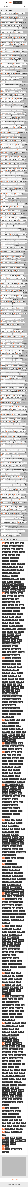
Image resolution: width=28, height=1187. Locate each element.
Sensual (11, 66)
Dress (23, 734)
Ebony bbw (18, 749)
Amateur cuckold (7, 578)
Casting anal (6, 687)
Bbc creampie (6, 649)
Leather (16, 911)
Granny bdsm (13, 206)
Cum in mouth (19, 681)
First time (5, 767)
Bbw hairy (5, 655)
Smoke (16, 441)
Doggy (13, 731)
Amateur (5, 546)
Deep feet (9, 324)
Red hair (8, 450)
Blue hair (24, 304)
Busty (4, 643)
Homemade (19, 822)
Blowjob (9, 608)
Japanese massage (8, 872)
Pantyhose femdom (19, 32)
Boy (16, 605)
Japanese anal (18, 872)
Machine (4, 399)
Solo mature (12, 210)
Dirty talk (19, 728)
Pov (15, 999)
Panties (17, 1005)
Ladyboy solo (10, 270)
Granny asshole (17, 336)
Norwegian (8, 446)
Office (12, 987)
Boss (4, 631)
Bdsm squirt (20, 98)
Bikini (4, 634)
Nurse (18, 972)
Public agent (15, 1002)
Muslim (18, 949)
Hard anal (5, 846)
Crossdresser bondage (9, 705)
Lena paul (19, 908)
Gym (11, 793)
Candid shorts (19, 193)
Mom (7, 925)
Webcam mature (14, 411)
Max (11, 213)
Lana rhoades (6, 908)
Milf (4, 928)
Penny (9, 278)
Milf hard (21, 476)
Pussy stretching (16, 414)
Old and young (6, 993)
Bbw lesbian (6, 614)
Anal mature (12, 569)
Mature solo (4, 210)
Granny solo (13, 787)
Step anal (17, 127)
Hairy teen (12, 855)
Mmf (4, 943)
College (20, 702)
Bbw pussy (4, 13)
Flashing (5, 764)
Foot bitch (10, 137)
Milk (11, 934)
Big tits (5, 605)
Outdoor (5, 990)
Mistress (21, 940)
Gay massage (6, 817)
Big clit (11, 622)
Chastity (12, 681)
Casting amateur (12, 247)
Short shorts (12, 17)
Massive (15, 385)
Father (4, 770)
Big (3, 608)
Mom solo (13, 961)
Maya (3, 152)
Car (20, 675)
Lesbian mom (6, 922)
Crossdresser (11, 667)
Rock (3, 86)
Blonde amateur (12, 149)
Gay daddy (4, 424)
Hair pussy (19, 360)
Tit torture (4, 166)
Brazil (19, 640)
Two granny (16, 355)
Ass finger (10, 387)
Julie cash (5, 887)
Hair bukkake (22, 531)
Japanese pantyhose (6, 368)
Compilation (6, 664)
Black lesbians (14, 393)
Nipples (10, 978)
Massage (19, 925)
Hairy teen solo (5, 283)
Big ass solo (10, 599)
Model (4, 964)
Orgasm (8, 984)
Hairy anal (5, 828)
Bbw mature (4, 301)
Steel (3, 506)
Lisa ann (5, 902)
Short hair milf (22, 278)
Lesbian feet (19, 902)
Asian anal (4, 254)
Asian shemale (21, 590)
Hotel (17, 831)
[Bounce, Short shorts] (14, 30)
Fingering (22, 778)
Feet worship (21, 781)
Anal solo (22, 552)
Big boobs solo (18, 625)
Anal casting (6, 575)
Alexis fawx (6, 587)
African (5, 569)
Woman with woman (21, 17)
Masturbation (17, 934)
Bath (4, 652)
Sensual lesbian (18, 66)
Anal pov (23, 256)
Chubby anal (15, 687)
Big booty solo (5, 163)
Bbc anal (4, 353)
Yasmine (13, 172)
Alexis (4, 555)
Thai (3, 91)
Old (13, 984)
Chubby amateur (5, 234)
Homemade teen (5, 34)
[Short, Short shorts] (14, 48)
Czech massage (16, 658)
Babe (19, 402)
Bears (21, 619)
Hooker (20, 846)
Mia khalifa (17, 943)
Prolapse (5, 1005)
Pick (15, 61)
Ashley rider (9, 343)
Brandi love (6, 619)
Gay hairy (17, 424)
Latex (20, 899)
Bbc (15, 596)
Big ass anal (14, 619)
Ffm (15, 761)
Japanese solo (5, 147)
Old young (12, 990)
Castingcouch (21, 247)
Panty (16, 1011)
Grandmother (5, 129)
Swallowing (10, 101)
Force (14, 755)
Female (8, 393)
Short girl (19, 144)
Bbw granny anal (14, 655)
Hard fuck (10, 310)
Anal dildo (5, 561)
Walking (4, 265)
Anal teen (4, 313)
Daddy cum (10, 424)
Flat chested (4, 465)
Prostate (5, 1008)
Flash (10, 770)
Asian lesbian (6, 584)
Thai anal (10, 256)
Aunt (18, 555)
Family (8, 755)
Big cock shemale (14, 492)
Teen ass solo (23, 42)
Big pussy (10, 643)
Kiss (4, 896)
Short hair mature (11, 25)
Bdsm (4, 596)
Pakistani (5, 1011)
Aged (21, 293)
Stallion (11, 331)
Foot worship (18, 764)
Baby (23, 608)
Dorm (7, 719)
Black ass (8, 237)
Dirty (10, 737)
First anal (16, 770)
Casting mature (13, 204)
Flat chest (11, 465)
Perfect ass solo (15, 42)
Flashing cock (18, 439)
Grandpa (5, 790)
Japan (14, 864)
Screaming (11, 166)
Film (11, 767)
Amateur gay (10, 441)
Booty (13, 649)
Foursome (5, 781)
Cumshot (5, 681)
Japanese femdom (7, 890)
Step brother (5, 127)
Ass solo (4, 42)
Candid (3, 193)
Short (3, 32)
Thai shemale (22, 492)
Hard (17, 825)
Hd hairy (10, 333)
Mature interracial (12, 350)
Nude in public (5, 421)
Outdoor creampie (6, 409)
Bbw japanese (11, 73)
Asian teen (17, 581)
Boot (3, 513)
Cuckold (8, 658)
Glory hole (16, 796)
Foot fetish (17, 767)
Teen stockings (17, 327)
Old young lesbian (9, 28)
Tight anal (10, 140)
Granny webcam (7, 808)
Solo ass (4, 270)
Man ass (17, 135)
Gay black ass (15, 237)
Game (23, 796)
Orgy (17, 987)
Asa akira (5, 590)
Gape (20, 802)
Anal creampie (6, 552)
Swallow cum (22, 406)
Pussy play (18, 168)
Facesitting (16, 758)
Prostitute (15, 91)
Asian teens (14, 321)
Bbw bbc (5, 628)
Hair (9, 217)
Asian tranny (16, 159)
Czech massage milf (8, 717)
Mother (5, 931)
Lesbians (11, 902)
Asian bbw (4, 73)
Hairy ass (14, 849)
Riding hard (15, 86)
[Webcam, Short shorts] (14, 299)
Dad (10, 722)
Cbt (16, 678)
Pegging (20, 999)
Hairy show (18, 418)
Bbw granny (4, 336)
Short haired (19, 20)
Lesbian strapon (7, 911)
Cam (12, 690)
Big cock (13, 614)
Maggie (11, 494)
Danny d (5, 737)
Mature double (9, 436)
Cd (14, 684)
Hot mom (15, 837)
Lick (8, 492)
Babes (9, 455)
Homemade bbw (11, 286)
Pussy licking (5, 275)
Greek (20, 811)
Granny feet (16, 808)
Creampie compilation (8, 708)
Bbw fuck (10, 61)
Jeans (8, 42)
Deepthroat (6, 725)
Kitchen (9, 896)
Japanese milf (17, 881)
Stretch (3, 414)
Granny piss (13, 811)
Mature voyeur (14, 156)
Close (13, 316)
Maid (4, 937)
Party (8, 1002)
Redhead (4, 278)
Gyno (15, 793)
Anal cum (15, 406)
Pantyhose (4, 273)
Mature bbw (22, 967)
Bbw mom (14, 652)
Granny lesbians (7, 814)
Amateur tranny (23, 220)
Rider (22, 343)
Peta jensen (12, 1014)
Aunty (20, 567)
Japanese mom (6, 867)
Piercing (5, 1014)
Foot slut (4, 137)
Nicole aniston (6, 975)
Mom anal (15, 937)
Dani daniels (6, 731)
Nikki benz (5, 981)
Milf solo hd (11, 293)
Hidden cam (11, 822)
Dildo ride (5, 740)
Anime (12, 549)
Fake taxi (5, 772)
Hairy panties (11, 168)
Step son (4, 25)
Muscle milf (20, 107)
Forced (8, 752)
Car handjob (5, 117)
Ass (22, 543)
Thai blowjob (12, 20)
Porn (12, 1017)
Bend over (4, 333)
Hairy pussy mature (21, 13)
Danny (4, 734)
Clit (8, 690)
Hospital (12, 852)
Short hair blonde (23, 390)
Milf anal (5, 946)
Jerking (3, 324)
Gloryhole (12, 790)
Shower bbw (21, 433)
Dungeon (10, 51)
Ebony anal (20, 746)
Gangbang (5, 787)
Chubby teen (13, 702)
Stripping (11, 37)
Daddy (22, 719)
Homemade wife (11, 481)
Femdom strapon (14, 778)
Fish (21, 28)
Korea (22, 893)
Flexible (18, 775)
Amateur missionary (20, 94)
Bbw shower (4, 433)
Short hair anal (23, 455)
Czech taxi (18, 699)
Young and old (23, 166)
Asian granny (6, 567)
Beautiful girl (24, 226)
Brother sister (6, 646)
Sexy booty (23, 346)
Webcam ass (11, 535)
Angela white (14, 561)
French (4, 761)
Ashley (3, 343)
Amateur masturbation (11, 506)
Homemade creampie (15, 34)
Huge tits (17, 828)
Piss (7, 996)
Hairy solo (11, 825)
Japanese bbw (6, 878)
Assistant (10, 399)
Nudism (18, 981)
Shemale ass (23, 159)
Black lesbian (16, 374)
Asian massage (23, 91)
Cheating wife (6, 696)
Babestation (15, 637)
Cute (4, 684)
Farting (20, 761)
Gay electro (21, 380)
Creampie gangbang (8, 699)
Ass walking (20, 265)
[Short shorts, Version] (14, 46)
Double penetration (19, 737)
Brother (18, 622)
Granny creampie (7, 796)
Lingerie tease (17, 304)
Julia (4, 884)
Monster (5, 952)
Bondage (11, 605)
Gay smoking (24, 63)
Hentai (4, 825)
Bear (18, 628)
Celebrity (11, 678)
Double (18, 731)
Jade (14, 254)
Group (18, 790)
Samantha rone (13, 283)
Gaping (3, 492)
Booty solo (12, 163)
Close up (15, 693)
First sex (11, 127)
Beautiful (17, 617)
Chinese (5, 661)
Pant (8, 156)
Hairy (13, 820)
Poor (7, 308)
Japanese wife (21, 878)
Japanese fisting (5, 402)
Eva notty (10, 749)
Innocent (10, 220)
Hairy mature (6, 834)
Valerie (16, 37)
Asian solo (12, 147)
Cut (9, 433)
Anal (7, 543)
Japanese (8, 864)
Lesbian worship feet (8, 905)
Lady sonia (5, 917)
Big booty (5, 625)
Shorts (16, 28)
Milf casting (21, 204)
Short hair (4, 51)
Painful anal (18, 1008)
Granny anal (19, 784)
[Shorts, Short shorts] (14, 329)
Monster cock (6, 970)
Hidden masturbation (8, 831)
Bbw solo (10, 596)
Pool (16, 497)
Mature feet (6, 955)
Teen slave (4, 251)
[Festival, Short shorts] (14, 404)
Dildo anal (4, 535)
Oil (21, 987)
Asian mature (6, 572)
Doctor (5, 722)
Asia (4, 581)
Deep (18, 734)
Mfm (3, 436)
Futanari (5, 778)
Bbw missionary (20, 172)
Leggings (22, 911)
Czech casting (12, 675)
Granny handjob (7, 802)
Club (19, 714)
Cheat (17, 708)
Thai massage (9, 91)
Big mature (16, 436)
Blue (3, 308)
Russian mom (13, 295)
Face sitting (6, 775)
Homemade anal (21, 852)
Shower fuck (15, 433)
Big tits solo (16, 608)
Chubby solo (6, 672)
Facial (11, 764)
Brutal (11, 617)
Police (11, 1008)
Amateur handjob (6, 522)
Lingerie (5, 914)
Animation (10, 581)
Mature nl (11, 949)
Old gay (19, 990)
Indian (7, 858)
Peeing (11, 1011)
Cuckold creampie (16, 696)
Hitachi (8, 820)
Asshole (10, 336)
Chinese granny (7, 693)
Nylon (13, 972)
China (4, 669)
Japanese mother (18, 890)
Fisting (13, 752)
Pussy (11, 1005)
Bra (16, 631)
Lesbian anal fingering (17, 920)
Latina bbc (19, 353)
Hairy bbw (16, 301)
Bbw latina (10, 634)
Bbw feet (21, 631)
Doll (24, 731)
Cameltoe (5, 702)
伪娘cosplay (18, 178)
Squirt (3, 98)
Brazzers (5, 602)
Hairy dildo (21, 368)
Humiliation (20, 840)
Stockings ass (9, 327)
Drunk (12, 719)
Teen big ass (14, 265)
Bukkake (12, 602)
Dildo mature (11, 123)
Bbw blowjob (4, 230)
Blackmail (16, 611)
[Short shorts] (14, 154)
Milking (10, 964)
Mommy (4, 949)
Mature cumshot (5, 509)
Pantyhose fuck (9, 32)
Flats (16, 465)
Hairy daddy (23, 424)
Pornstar (5, 1020)
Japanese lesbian (17, 867)
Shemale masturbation (16, 58)
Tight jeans (11, 22)
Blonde (19, 649)
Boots (4, 611)
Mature (12, 925)
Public (4, 999)
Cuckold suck (12, 144)
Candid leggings (10, 193)
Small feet (24, 168)
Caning (4, 678)
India (4, 861)
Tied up (14, 98)
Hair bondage (23, 446)
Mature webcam (5, 411)
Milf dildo (4, 123)
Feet (4, 755)
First (11, 772)
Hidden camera (6, 837)
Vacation (4, 321)
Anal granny (6, 564)
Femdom (19, 752)
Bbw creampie (6, 637)
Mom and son (21, 931)
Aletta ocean (21, 564)
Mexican (16, 958)
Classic (10, 684)
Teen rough (23, 313)
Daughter (15, 722)
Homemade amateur (21, 481)
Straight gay (22, 237)
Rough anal (17, 313)
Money (9, 937)
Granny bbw (17, 814)
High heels (13, 846)
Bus (4, 599)
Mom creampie (19, 952)
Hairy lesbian (14, 843)
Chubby (19, 667)
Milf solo (5, 934)
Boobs (11, 625)
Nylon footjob (17, 978)
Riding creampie (11, 489)
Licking (12, 917)
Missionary (4, 40)
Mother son (13, 967)
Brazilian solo (17, 485)
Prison (19, 1014)
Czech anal (6, 711)
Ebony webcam (22, 411)
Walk (8, 265)
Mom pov (17, 946)
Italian (9, 861)
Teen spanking (11, 251)
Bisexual (5, 617)
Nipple (4, 978)
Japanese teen (17, 884)
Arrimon (12, 546)
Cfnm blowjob (12, 267)
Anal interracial (17, 395)
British (10, 611)
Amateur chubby (14, 234)
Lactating (22, 914)
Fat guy (3, 172)
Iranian (13, 858)
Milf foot (9, 290)
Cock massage (17, 474)
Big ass (20, 593)
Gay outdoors (17, 63)
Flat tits (21, 465)
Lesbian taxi (19, 81)
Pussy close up (10, 431)
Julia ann (5, 870)
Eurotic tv (13, 743)
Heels (3, 346)
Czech (19, 664)
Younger (24, 336)
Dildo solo (12, 740)
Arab (12, 543)
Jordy (13, 878)
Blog (9, 2)
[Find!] (24, 6)
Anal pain (20, 584)
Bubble (20, 156)
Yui (26, 368)
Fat (10, 758)
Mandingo (9, 943)
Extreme (13, 746)
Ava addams (11, 555)
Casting (13, 664)
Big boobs (20, 614)
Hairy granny (15, 834)
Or (14, 360)
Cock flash (10, 439)
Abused (14, 584)
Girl (20, 793)
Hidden (4, 822)
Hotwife (21, 837)
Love (13, 908)
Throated (4, 181)
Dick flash (12, 728)
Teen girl (17, 226)
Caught (5, 675)
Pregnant (20, 996)
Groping (15, 799)
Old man (18, 984)
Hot (12, 828)
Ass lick (23, 578)
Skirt (11, 421)
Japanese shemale (17, 875)
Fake (12, 775)
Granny (8, 784)
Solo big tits (10, 226)
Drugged (5, 728)
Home (23, 828)
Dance (12, 725)
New (14, 975)
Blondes (15, 213)
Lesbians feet (6, 920)
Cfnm (4, 667)
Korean (8, 893)
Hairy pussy (6, 843)
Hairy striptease (11, 13)
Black (18, 602)
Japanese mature (14, 870)
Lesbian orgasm (12, 275)
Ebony (7, 743)
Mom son (9, 928)
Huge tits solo (6, 849)
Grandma (5, 793)
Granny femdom (5, 206)
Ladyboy (14, 899)
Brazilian (21, 652)
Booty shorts (16, 346)
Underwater (4, 497)
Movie (11, 946)
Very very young (22, 132)
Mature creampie (7, 958)
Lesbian (8, 899)
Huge (21, 849)
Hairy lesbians (21, 275)
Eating (4, 749)
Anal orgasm (15, 572)
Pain (23, 1005)
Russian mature (5, 295)
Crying (17, 690)
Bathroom (17, 634)
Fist (22, 758)
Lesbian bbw (19, 905)
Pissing (10, 999)
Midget (14, 940)
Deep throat (16, 256)
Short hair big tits (23, 409)
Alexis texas (19, 546)
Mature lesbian (7, 940)
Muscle (11, 952)
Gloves (15, 802)
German (21, 787)
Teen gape (18, 262)
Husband (5, 840)
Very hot (15, 132)
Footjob (5, 758)
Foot (19, 755)
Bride (23, 628)
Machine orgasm (17, 399)
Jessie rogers (9, 485)
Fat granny (17, 772)
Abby (3, 460)
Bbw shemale (6, 640)
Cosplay (3, 178)
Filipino (3, 58)
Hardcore (5, 852)
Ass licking (21, 569)
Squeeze (18, 117)
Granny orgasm (7, 805)
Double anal (11, 734)
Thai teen (18, 316)
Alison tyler (14, 587)
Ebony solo (5, 746)
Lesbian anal (19, 917)
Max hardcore (5, 213)
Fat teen (11, 230)
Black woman (5, 17)
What (22, 51)
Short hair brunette (22, 462)
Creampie (4, 256)
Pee (4, 1002)
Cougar (10, 301)
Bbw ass (17, 643)
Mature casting (5, 204)
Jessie (23, 485)
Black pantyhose (17, 421)
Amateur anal (14, 558)
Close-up (16, 431)
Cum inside (19, 711)
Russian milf (20, 295)
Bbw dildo (10, 631)
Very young (4, 132)
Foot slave (13, 781)
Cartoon (13, 672)
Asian (17, 543)
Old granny (6, 987)
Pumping (16, 220)
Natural (12, 981)
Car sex (13, 81)
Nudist (7, 972)
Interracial (20, 858)
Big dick (10, 40)
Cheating (20, 672)
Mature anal (17, 928)
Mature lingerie (9, 513)
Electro (3, 380)
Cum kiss (5, 714)
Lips (3, 28)
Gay (13, 784)
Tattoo (3, 81)
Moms (19, 961)
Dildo (17, 719)
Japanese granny (7, 881)
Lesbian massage (13, 914)
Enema (20, 743)
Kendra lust (15, 893)
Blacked (22, 605)
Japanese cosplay (10, 178)
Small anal (15, 191)
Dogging (19, 725)
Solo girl (4, 226)
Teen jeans (18, 22)
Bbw (7, 593)
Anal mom (14, 575)
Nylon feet (19, 975)
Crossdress (13, 714)
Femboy (10, 761)
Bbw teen (15, 646)
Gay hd (16, 380)
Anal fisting (6, 549)
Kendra (21, 896)
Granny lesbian (7, 799)
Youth (15, 40)
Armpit (13, 564)
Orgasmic (9, 414)
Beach (17, 599)
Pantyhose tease (11, 273)
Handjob (19, 820)
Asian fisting (13, 402)
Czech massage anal (13, 669)
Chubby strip (4, 37)
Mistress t (5, 967)
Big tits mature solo (10, 460)
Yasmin (8, 172)
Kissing (15, 896)
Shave (3, 393)
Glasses (15, 805)
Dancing (4, 441)
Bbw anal (21, 596)
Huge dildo (12, 840)
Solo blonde (21, 283)
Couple (19, 684)
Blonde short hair (22, 149)
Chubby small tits (23, 234)
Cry (4, 690)
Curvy (22, 687)
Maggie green (5, 494)
